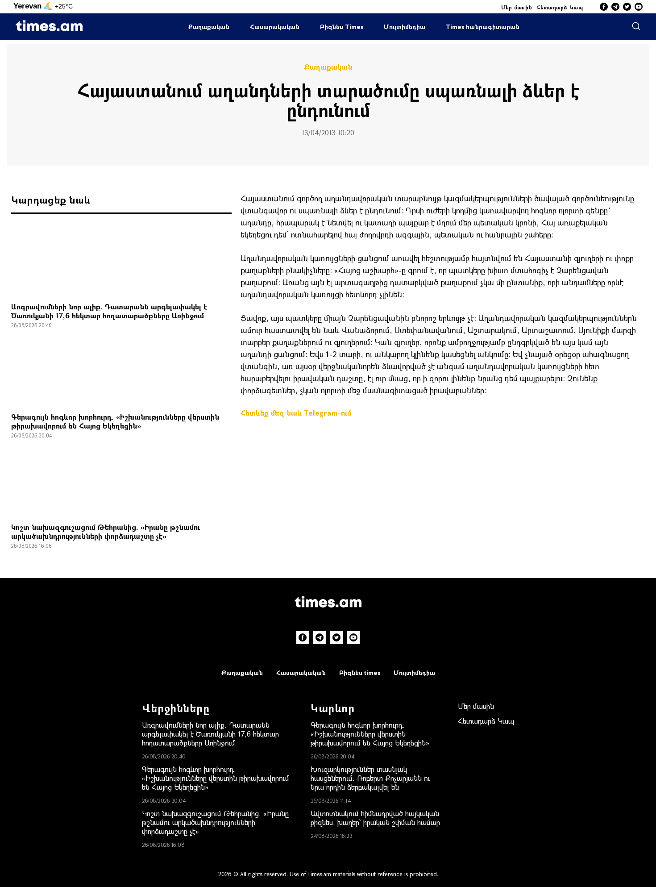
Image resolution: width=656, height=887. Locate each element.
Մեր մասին (516, 7)
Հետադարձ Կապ (559, 7)
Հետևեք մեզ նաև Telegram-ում (296, 412)
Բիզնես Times (341, 26)
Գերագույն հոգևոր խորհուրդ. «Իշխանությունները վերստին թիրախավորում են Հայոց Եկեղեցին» (115, 421)
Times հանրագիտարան (482, 26)
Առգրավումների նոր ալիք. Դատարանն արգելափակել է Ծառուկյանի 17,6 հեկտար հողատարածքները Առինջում (109, 311)
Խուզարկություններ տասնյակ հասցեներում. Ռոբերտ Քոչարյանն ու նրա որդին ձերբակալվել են (370, 777)
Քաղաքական (208, 26)
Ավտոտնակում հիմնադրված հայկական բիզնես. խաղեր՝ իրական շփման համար (375, 817)
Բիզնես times (359, 672)
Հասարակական (274, 26)
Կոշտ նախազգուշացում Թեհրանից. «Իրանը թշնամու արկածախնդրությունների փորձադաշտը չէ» (105, 531)
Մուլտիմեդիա (404, 26)
